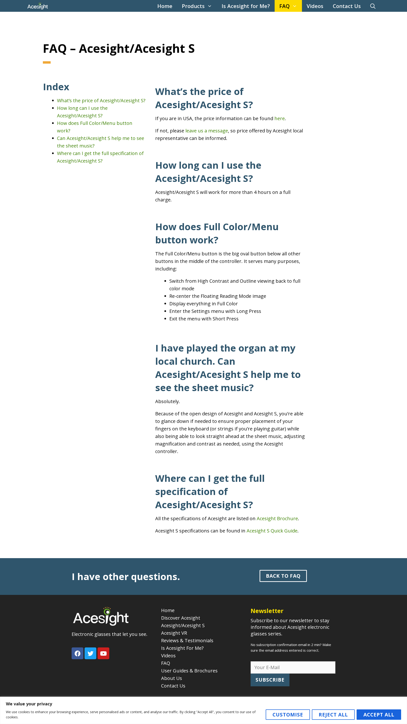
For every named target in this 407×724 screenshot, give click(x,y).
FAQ (284, 5)
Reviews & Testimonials (187, 640)
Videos (315, 5)
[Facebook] (77, 653)
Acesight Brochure (277, 518)
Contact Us (347, 5)
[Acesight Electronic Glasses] (37, 6)
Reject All (333, 714)
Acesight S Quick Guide (272, 531)
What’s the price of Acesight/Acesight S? (101, 100)
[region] (203, 710)
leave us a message (206, 130)
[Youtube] (103, 653)
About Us (171, 678)
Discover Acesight (180, 618)
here (279, 118)
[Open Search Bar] (373, 6)
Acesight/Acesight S (183, 625)
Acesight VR (174, 633)
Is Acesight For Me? (182, 648)
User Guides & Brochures (189, 670)
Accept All (378, 714)
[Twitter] (90, 653)
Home (164, 5)
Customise (288, 714)
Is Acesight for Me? (246, 5)
